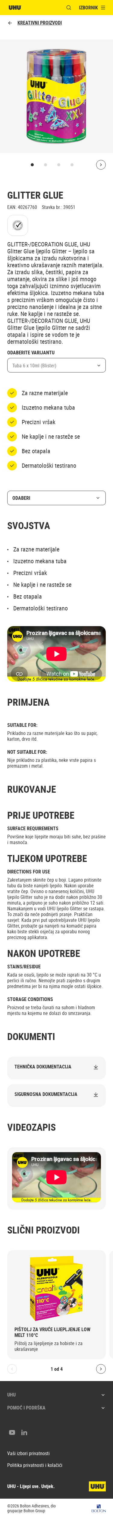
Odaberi (21, 498)
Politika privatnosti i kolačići (34, 1465)
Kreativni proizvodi (39, 23)
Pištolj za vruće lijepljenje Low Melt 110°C (52, 1332)
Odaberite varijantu (31, 353)
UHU (11, 1394)
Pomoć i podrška (26, 1407)
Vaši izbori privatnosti (28, 1453)
